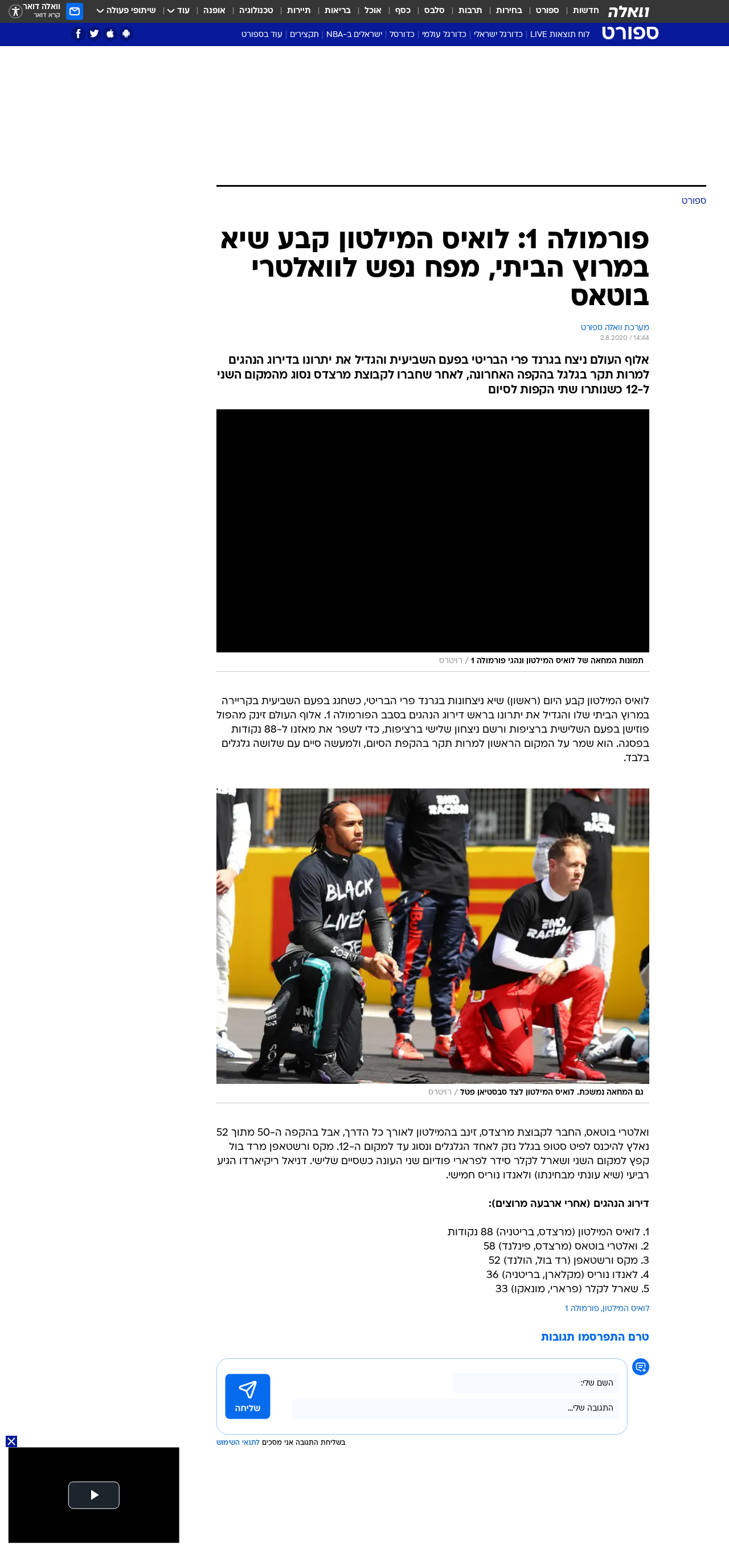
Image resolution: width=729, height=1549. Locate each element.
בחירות (509, 11)
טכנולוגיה (256, 11)
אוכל (373, 11)
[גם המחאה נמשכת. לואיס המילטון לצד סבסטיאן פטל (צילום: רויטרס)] (432, 945)
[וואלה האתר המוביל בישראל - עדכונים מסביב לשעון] (628, 11)
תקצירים (304, 35)
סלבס (434, 11)
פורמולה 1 (582, 1309)
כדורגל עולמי (444, 35)
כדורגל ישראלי (498, 35)
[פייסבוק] (78, 34)
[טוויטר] (94, 34)
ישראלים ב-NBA (354, 35)
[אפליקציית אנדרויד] (126, 34)
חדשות (586, 11)
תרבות (470, 11)
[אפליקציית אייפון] (110, 34)
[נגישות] (16, 12)
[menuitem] (579, 11)
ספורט (547, 11)
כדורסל (402, 35)
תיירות (299, 11)
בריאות (338, 11)
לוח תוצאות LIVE (559, 35)
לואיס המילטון (626, 1309)
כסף (403, 11)
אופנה (214, 11)
